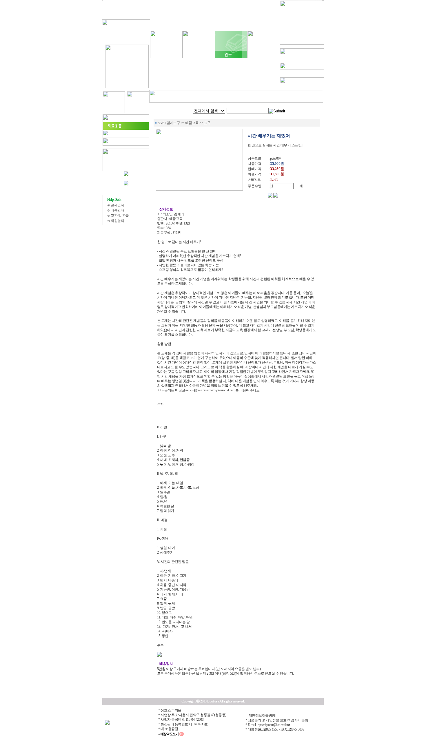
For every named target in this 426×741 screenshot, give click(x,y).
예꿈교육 (192, 123)
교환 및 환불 (120, 215)
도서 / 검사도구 (169, 123)
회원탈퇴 (117, 221)
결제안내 (117, 205)
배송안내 (117, 210)
